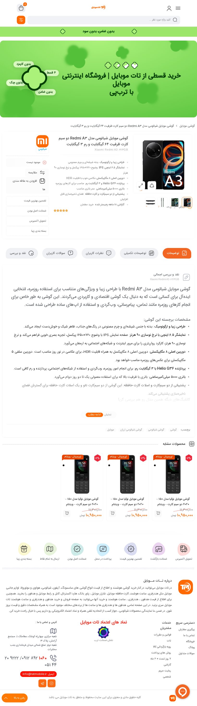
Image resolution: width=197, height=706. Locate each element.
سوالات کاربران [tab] (56, 253)
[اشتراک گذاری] (152, 185)
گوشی (173, 430)
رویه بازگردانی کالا (162, 647)
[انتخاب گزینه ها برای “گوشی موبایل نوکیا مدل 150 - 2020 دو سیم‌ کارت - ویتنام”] (158, 513)
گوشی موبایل (187, 126)
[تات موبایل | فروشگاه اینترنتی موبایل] (98, 7)
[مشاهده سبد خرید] (21, 8)
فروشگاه (190, 642)
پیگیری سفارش (187, 630)
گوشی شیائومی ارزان (131, 430)
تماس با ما (189, 636)
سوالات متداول (187, 654)
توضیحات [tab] (173, 253)
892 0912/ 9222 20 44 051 (31, 661)
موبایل (110, 430)
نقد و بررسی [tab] (18, 253)
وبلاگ (191, 648)
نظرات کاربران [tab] (95, 253)
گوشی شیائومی (156, 430)
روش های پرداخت (161, 653)
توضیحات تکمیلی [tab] (135, 253)
